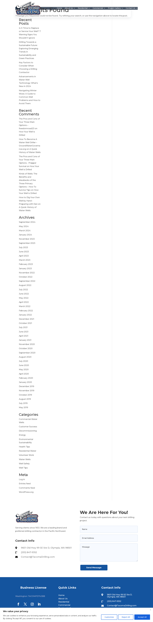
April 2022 (24, 302)
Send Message (93, 567)
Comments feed (27, 488)
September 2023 (27, 243)
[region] (76, 615)
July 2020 (23, 361)
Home (59, 8)
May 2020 (24, 369)
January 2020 (25, 382)
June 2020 (24, 365)
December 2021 (26, 319)
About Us (69, 8)
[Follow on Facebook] (18, 604)
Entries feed (25, 483)
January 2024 (25, 235)
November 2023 (27, 239)
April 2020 (24, 374)
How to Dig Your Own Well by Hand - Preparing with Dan (29, 200)
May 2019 (23, 407)
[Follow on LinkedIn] (39, 604)
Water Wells (25, 459)
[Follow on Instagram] (32, 604)
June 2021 (23, 332)
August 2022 (25, 285)
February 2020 (26, 378)
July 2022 (23, 289)
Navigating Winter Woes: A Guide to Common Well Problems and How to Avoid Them (29, 97)
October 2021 (25, 323)
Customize (109, 617)
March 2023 (24, 260)
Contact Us (130, 8)
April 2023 (24, 256)
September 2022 (27, 281)
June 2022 (24, 294)
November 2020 (27, 344)
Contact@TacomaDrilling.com (38, 557)
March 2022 (24, 306)
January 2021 (25, 340)
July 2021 (23, 327)
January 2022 (25, 315)
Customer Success (28, 426)
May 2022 (23, 298)
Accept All (142, 617)
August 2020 (25, 357)
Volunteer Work (26, 455)
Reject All (126, 617)
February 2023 (26, 264)
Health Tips (24, 447)
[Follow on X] (25, 604)
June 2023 (24, 251)
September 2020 (27, 353)
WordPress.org (26, 492)
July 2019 (23, 403)
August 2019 (25, 399)
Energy (22, 435)
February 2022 (26, 311)
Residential (83, 8)
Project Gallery (114, 8)
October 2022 (25, 277)
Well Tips (23, 468)
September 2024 (27, 222)
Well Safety (24, 463)
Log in (22, 479)
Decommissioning (28, 431)
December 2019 (26, 386)
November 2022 (27, 273)
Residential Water (27, 451)
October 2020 (26, 348)
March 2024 (24, 230)
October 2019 (25, 395)
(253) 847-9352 (29, 552)
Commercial (98, 8)
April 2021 (23, 336)
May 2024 (24, 226)
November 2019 (26, 390)
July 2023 (23, 247)
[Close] (150, 609)
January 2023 (25, 268)
